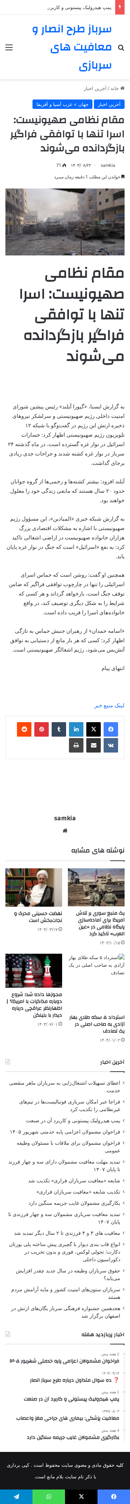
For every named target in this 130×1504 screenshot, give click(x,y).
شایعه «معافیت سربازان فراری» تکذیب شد (74, 1180)
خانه (115, 88)
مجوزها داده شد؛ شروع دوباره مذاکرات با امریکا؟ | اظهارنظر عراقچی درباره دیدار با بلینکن (34, 1005)
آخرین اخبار (95, 88)
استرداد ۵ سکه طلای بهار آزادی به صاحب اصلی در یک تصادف (97, 1024)
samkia (108, 165)
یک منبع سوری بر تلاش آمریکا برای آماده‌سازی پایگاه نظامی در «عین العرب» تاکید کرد (100, 923)
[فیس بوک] (111, 729)
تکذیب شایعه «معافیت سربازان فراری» (78, 1192)
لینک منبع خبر (109, 705)
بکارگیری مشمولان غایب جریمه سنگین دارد (74, 1203)
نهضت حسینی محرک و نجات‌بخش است (38, 917)
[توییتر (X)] (93, 729)
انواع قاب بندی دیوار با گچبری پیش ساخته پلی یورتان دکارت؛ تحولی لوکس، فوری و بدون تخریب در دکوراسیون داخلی (64, 1251)
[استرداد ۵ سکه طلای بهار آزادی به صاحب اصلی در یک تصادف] (96, 982)
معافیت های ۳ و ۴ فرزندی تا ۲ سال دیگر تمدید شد (67, 1233)
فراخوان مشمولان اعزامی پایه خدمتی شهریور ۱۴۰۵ (65, 1132)
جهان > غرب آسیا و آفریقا (62, 104)
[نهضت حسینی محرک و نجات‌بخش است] (33, 887)
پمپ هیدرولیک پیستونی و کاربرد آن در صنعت (67, 7)
